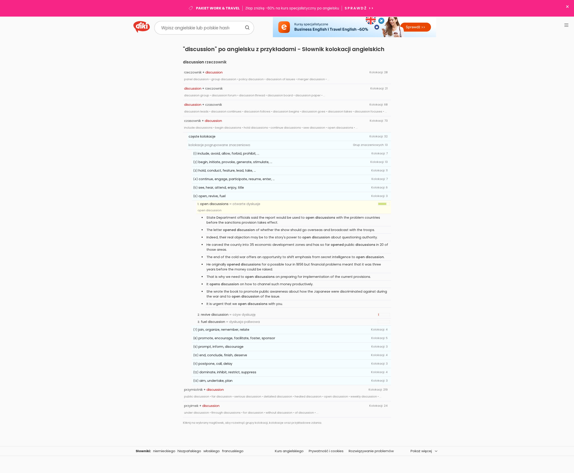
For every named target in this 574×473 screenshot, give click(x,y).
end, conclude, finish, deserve (223, 355)
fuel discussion (213, 322)
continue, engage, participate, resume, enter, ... (237, 179)
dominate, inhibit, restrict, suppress (227, 372)
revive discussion (214, 314)
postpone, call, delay (215, 363)
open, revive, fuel (212, 196)
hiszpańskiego (189, 451)
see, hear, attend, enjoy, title (221, 187)
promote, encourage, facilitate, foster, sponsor (236, 338)
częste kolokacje (202, 136)
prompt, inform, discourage (221, 346)
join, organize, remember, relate (223, 329)
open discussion (210, 210)
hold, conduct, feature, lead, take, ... (227, 170)
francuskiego (233, 451)
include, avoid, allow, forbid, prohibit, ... (228, 153)
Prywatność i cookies (326, 451)
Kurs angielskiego (289, 451)
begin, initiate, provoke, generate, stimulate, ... (235, 162)
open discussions (214, 204)
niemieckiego (164, 451)
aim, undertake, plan (216, 380)
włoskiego (211, 451)
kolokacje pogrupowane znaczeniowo (219, 145)
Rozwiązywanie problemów (371, 451)
